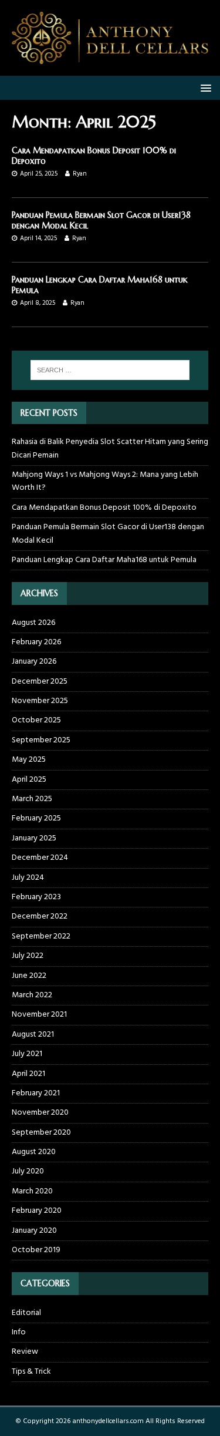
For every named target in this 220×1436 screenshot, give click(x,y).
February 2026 (36, 642)
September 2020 (41, 1132)
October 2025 (36, 720)
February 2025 (36, 818)
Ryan (80, 174)
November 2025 (40, 701)
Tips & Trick (31, 1371)
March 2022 (32, 995)
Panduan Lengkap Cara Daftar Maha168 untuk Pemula (104, 560)
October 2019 (36, 1250)
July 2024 (28, 878)
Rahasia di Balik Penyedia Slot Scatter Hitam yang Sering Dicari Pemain (110, 448)
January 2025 (34, 838)
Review (25, 1351)
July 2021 (27, 1054)
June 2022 (29, 976)
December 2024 (40, 858)
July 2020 (28, 1171)
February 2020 (37, 1211)
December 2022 (39, 916)
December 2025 (39, 681)
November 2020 (40, 1112)
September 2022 (41, 936)
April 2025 (29, 779)
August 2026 (33, 623)
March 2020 (32, 1191)
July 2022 (27, 956)
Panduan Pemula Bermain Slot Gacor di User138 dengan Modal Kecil (108, 533)
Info (19, 1332)
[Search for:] (110, 370)
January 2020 (34, 1230)
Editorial (26, 1313)
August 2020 (34, 1152)
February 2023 (36, 897)
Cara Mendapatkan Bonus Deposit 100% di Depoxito (104, 507)
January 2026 (34, 661)
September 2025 (41, 740)
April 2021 (28, 1074)
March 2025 (32, 799)
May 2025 (29, 759)
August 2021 (33, 1034)
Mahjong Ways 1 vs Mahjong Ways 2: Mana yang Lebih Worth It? (105, 481)
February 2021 (36, 1093)
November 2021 (39, 1014)
